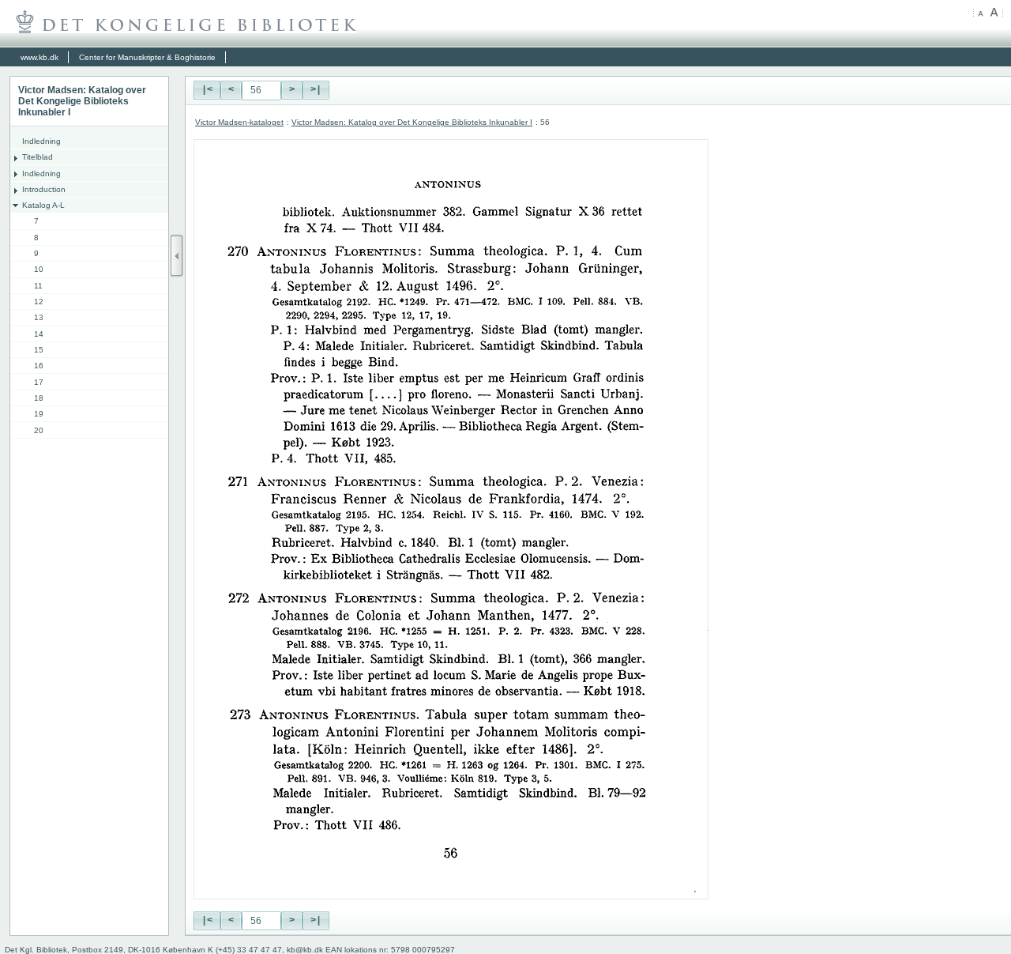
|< (206, 90)
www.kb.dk (39, 57)
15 (38, 349)
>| (315, 90)
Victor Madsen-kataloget (239, 122)
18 (38, 398)
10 (38, 269)
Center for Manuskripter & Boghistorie (147, 57)
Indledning (41, 141)
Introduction (44, 189)
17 (38, 382)
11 (38, 285)
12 (38, 301)
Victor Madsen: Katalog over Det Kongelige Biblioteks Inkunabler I (411, 122)
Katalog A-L (43, 205)
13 (38, 317)
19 (38, 413)
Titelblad (37, 157)
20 (38, 430)
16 (38, 365)
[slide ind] (177, 255)
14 (38, 334)
